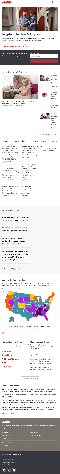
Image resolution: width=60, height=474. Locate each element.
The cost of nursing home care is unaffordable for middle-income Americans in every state (13, 241)
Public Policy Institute (35, 435)
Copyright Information (7, 459)
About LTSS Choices (8, 413)
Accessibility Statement (8, 457)
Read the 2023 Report (10, 269)
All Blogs (35, 141)
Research (32, 438)
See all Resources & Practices (48, 134)
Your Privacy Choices (7, 464)
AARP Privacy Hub (6, 454)
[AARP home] (6, 422)
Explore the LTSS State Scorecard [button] (14, 46)
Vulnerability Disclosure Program (10, 462)
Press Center (5, 435)
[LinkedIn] (14, 470)
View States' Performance (30, 378)
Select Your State (35, 56)
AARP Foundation (6, 438)
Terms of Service (17, 454)
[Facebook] (4, 470)
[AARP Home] (6, 2)
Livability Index (34, 432)
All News (16, 141)
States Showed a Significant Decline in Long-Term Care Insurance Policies (15, 218)
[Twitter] (9, 470)
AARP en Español (6, 442)
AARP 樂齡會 (5, 445)
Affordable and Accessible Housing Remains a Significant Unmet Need (14, 229)
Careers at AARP (6, 432)
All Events (54, 141)
